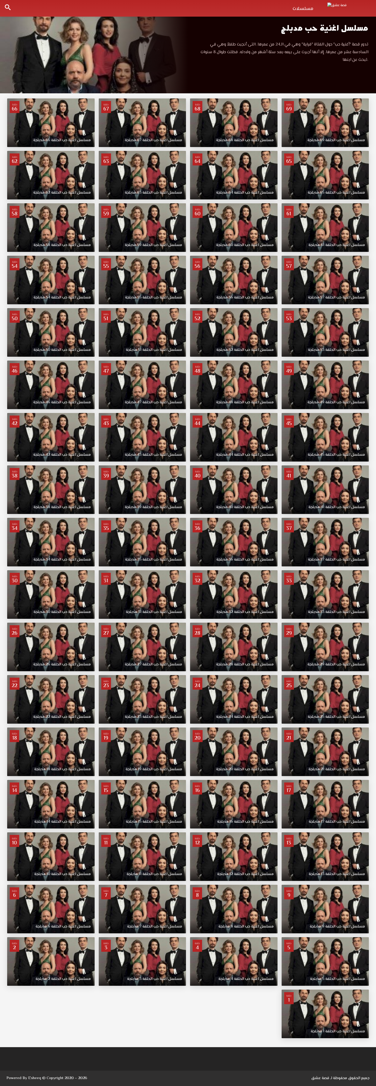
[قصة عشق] (347, 7)
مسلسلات (303, 9)
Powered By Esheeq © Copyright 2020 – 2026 (46, 1078)
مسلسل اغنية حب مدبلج (324, 28)
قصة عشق (320, 1078)
